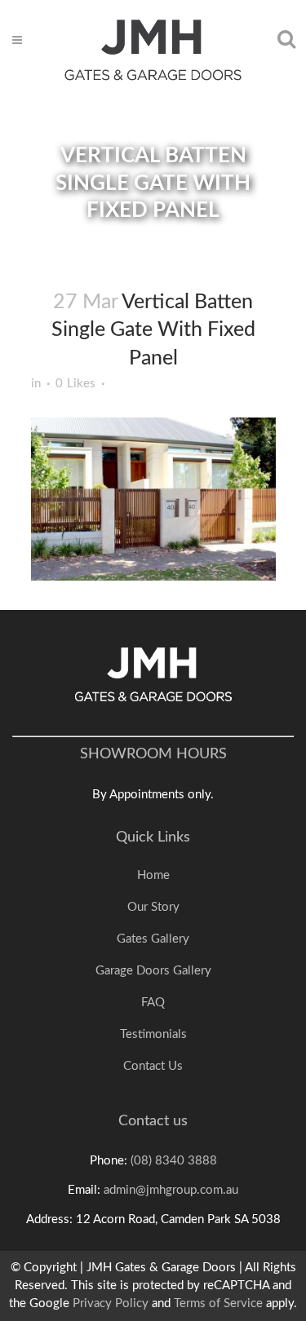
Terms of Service (218, 1303)
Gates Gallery (153, 939)
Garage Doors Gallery (153, 971)
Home (153, 875)
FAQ (153, 1002)
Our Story (153, 907)
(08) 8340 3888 (174, 1161)
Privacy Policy (111, 1303)
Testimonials (153, 1034)
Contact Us (153, 1066)
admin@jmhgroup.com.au (171, 1190)
